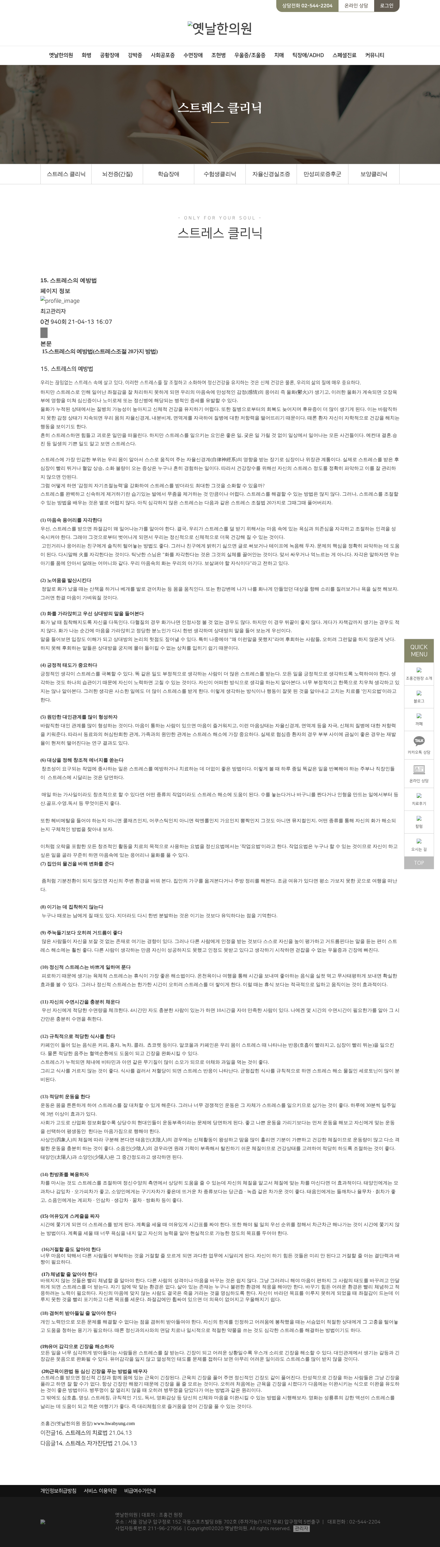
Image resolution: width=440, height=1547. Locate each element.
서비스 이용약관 (100, 1491)
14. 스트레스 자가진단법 (84, 1443)
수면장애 (193, 55)
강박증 (135, 55)
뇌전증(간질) (117, 174)
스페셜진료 (344, 55)
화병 (86, 55)
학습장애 (168, 174)
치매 (279, 55)
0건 (44, 322)
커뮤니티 (374, 55)
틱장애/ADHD (308, 55)
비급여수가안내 (140, 1491)
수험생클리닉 (220, 174)
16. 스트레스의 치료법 (81, 1433)
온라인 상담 (356, 5)
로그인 (387, 5)
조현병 (218, 55)
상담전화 (307, 5)
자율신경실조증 (271, 174)
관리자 (301, 1528)
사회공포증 (163, 55)
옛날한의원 (61, 55)
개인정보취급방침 (58, 1491)
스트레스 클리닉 (66, 174)
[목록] (44, 332)
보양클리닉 (373, 174)
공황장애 (109, 55)
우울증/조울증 (249, 55)
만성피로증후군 (322, 174)
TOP (419, 862)
